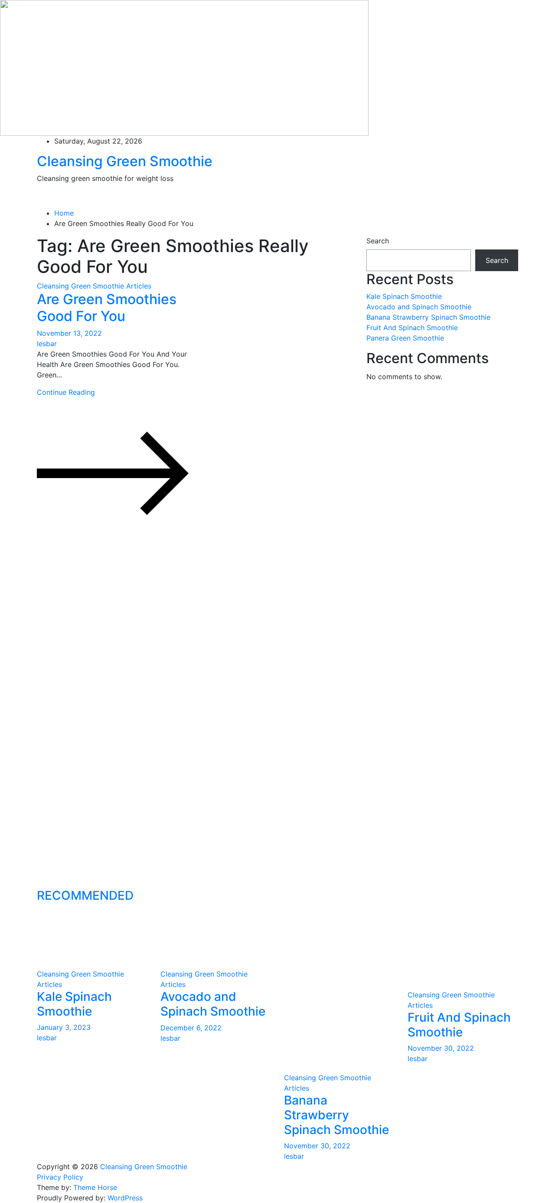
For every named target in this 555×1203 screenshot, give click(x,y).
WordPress (125, 1197)
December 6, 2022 (191, 1027)
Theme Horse (95, 1187)
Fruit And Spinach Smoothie (412, 327)
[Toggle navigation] (33, 202)
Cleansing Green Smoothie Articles (94, 286)
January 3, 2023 (64, 1027)
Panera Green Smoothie (405, 338)
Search (377, 240)
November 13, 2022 (69, 333)
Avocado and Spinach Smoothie (418, 306)
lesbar (47, 343)
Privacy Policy (60, 1177)
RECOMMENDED (85, 895)
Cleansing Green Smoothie (124, 161)
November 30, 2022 (317, 1145)
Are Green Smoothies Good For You (106, 307)
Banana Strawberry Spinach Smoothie (428, 317)
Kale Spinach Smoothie (404, 296)
